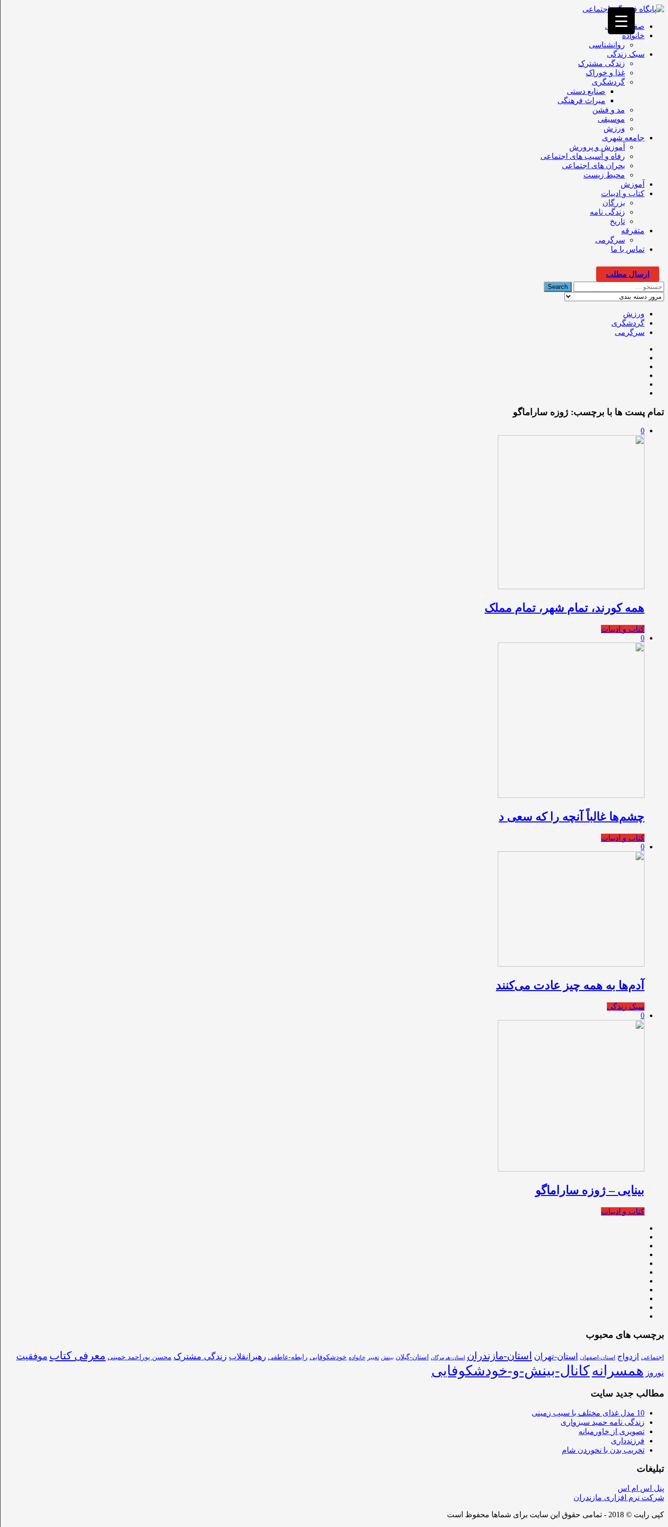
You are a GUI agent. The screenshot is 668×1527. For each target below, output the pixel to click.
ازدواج (628, 1356)
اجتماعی (652, 1357)
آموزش (633, 184)
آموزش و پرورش (597, 147)
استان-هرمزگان (448, 1357)
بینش (387, 1357)
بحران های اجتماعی (593, 165)
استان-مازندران (499, 1356)
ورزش (614, 128)
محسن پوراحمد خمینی (140, 1357)
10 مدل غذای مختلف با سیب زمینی (588, 1413)
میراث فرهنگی (581, 100)
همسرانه (618, 1370)
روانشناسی (607, 45)
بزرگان (613, 203)
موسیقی (611, 119)
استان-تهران (556, 1356)
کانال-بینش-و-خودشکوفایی (510, 1370)
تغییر (373, 1357)
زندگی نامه (607, 212)
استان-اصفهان (597, 1357)
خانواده (633, 35)
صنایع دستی (586, 91)
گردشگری (608, 82)
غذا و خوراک (605, 72)
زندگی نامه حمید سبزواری (602, 1422)
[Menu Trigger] (621, 20)
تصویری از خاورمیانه (612, 1431)
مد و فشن (608, 110)
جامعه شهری (623, 137)
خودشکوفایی (328, 1357)
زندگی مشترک (601, 63)
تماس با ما (628, 249)
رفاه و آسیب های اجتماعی (582, 156)
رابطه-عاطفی (288, 1357)
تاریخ (617, 221)
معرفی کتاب (77, 1356)
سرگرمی (610, 240)
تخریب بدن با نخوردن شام (603, 1450)
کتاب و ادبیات (623, 193)
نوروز (655, 1372)
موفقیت (31, 1356)
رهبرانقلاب (247, 1356)
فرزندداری (628, 1441)
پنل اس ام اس (641, 1488)
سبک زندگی (626, 54)
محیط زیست (604, 175)
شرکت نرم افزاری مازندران (619, 1497)
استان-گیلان (412, 1357)
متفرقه (633, 230)
